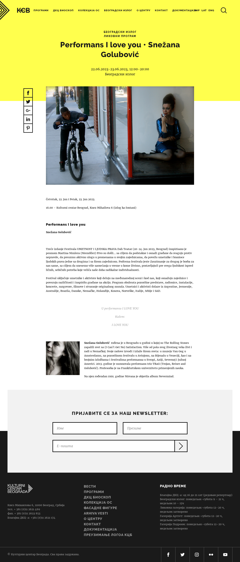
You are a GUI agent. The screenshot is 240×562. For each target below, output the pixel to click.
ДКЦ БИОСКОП (97, 497)
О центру (143, 10)
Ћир (197, 10)
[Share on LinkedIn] (28, 119)
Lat (204, 10)
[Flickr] (211, 554)
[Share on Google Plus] (28, 110)
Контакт (161, 10)
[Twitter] (182, 554)
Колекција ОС (89, 10)
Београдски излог (120, 31)
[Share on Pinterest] (28, 128)
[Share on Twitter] (28, 102)
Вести (90, 486)
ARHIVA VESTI (96, 513)
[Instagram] (197, 554)
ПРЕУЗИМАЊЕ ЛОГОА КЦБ (108, 535)
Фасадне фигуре (100, 508)
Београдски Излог (118, 10)
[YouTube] (225, 554)
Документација (100, 529)
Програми (41, 10)
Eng (211, 10)
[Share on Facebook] (28, 93)
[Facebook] (168, 554)
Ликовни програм (120, 36)
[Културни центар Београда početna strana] (15, 10)
